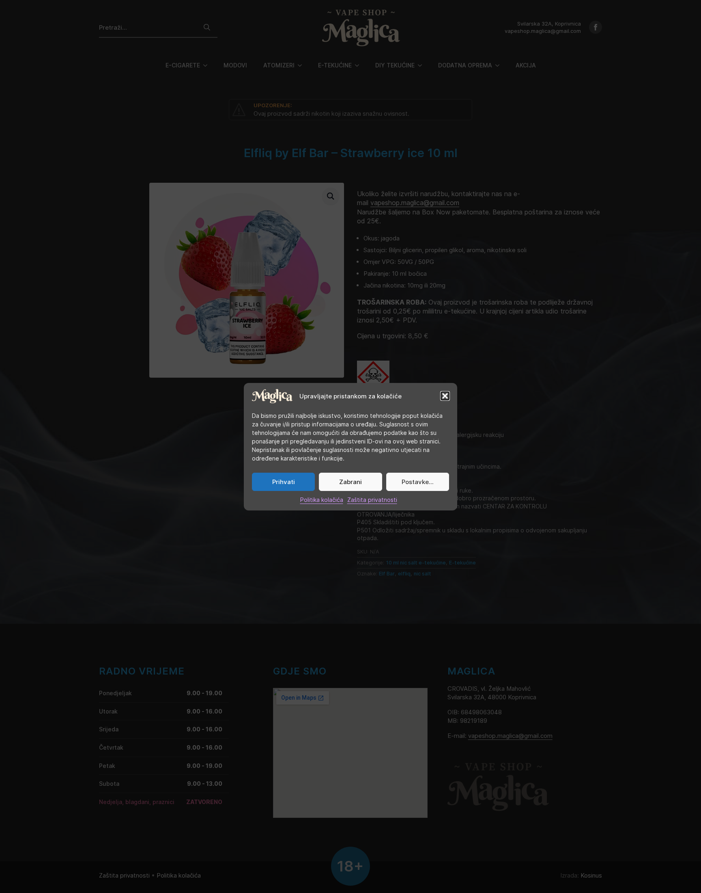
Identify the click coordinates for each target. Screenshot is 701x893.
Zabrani (350, 482)
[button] (445, 396)
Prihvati (283, 482)
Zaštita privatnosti (372, 499)
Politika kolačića (321, 499)
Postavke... (418, 482)
